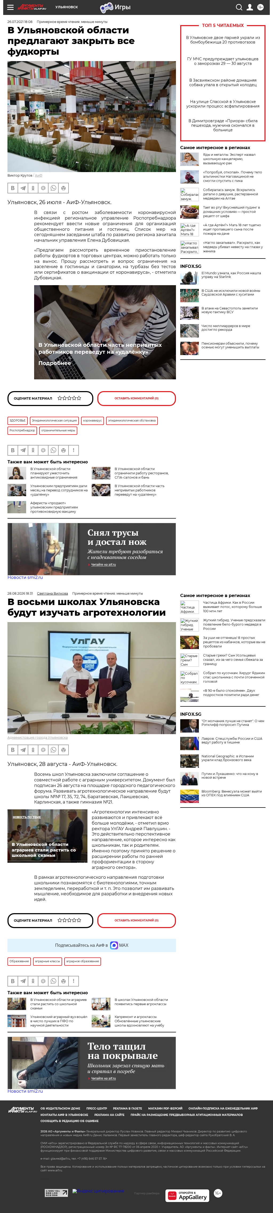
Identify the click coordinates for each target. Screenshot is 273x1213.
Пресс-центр (96, 1108)
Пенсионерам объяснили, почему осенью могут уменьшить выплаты (230, 345)
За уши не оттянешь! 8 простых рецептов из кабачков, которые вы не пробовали (234, 642)
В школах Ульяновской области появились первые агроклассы (141, 1002)
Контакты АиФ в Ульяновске (64, 1115)
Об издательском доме (60, 1108)
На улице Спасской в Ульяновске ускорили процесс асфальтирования (222, 104)
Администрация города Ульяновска (37, 737)
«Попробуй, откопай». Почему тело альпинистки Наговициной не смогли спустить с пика (232, 176)
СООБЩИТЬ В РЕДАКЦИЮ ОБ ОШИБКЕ (70, 1121)
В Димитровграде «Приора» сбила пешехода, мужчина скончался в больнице (223, 125)
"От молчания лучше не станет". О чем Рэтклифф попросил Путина (233, 723)
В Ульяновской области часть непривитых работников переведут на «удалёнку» (100, 348)
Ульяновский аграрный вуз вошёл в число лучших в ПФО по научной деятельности (58, 1021)
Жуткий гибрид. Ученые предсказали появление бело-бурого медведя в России (234, 624)
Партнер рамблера (146, 1193)
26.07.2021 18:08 (20, 22)
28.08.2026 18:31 (20, 593)
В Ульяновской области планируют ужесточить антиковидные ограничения (53, 473)
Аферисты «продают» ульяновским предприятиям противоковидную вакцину (54, 507)
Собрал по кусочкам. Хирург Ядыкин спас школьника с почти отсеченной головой (234, 677)
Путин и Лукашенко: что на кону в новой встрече (230, 775)
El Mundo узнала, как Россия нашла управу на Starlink (231, 275)
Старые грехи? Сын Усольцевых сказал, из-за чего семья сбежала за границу (233, 659)
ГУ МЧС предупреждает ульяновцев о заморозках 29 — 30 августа (223, 61)
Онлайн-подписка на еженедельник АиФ (223, 1108)
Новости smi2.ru (25, 577)
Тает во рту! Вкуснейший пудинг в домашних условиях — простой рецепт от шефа (231, 211)
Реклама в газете (127, 1108)
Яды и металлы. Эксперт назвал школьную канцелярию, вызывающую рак (229, 159)
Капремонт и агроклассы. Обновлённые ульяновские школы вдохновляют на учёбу (139, 1021)
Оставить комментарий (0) (137, 398)
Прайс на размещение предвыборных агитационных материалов (187, 1115)
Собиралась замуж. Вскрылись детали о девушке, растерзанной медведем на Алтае (230, 194)
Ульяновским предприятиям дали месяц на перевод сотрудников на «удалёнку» (59, 490)
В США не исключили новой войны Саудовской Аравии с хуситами (231, 292)
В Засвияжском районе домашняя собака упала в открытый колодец (223, 82)
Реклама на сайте (109, 1115)
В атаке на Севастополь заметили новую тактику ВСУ (230, 310)
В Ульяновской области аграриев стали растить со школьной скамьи (58, 1004)
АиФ (38, 175)
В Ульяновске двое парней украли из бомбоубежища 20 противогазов (223, 40)
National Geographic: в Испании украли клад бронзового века (228, 758)
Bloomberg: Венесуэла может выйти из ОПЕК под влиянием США (232, 793)
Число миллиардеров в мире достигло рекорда (226, 328)
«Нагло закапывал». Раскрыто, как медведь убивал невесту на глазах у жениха (233, 247)
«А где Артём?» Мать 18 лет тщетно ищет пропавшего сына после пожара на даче (232, 229)
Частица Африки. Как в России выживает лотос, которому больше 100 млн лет (232, 606)
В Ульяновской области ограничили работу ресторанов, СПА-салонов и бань (142, 473)
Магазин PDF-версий (165, 1108)
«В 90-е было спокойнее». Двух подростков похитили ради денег (231, 693)
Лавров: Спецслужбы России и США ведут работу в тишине (232, 740)
